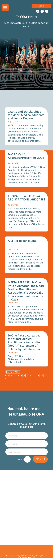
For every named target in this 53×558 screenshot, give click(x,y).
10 (38, 375)
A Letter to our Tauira (22, 241)
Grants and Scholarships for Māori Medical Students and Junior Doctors (26, 115)
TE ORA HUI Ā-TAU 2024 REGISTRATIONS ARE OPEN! (26, 197)
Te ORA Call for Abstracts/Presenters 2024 (26, 156)
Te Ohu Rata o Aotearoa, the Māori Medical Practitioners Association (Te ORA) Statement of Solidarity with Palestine (25, 342)
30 (46, 375)
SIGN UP (40, 459)
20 (42, 375)
